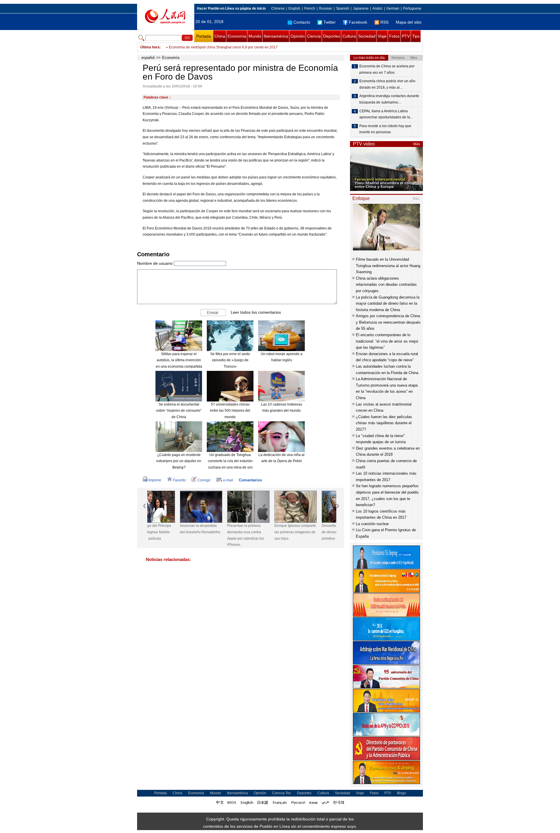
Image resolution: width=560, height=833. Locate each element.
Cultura (349, 36)
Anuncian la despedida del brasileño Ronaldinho (167, 529)
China (219, 36)
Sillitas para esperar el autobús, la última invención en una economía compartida (179, 360)
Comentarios (250, 480)
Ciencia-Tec (281, 793)
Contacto (301, 22)
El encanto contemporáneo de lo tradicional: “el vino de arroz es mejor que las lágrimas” (387, 341)
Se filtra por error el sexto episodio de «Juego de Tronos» (230, 360)
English (294, 8)
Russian (325, 8)
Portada (203, 36)
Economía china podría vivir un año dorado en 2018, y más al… (387, 84)
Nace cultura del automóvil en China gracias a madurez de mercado (223, 47)
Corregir (204, 480)
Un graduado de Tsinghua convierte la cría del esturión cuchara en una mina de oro (230, 461)
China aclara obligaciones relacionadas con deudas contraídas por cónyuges (386, 284)
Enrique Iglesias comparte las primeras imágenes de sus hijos (262, 532)
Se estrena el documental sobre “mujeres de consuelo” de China (179, 410)
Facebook (358, 22)
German (392, 8)
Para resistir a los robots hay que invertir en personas (385, 129)
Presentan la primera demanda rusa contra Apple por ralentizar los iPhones (213, 535)
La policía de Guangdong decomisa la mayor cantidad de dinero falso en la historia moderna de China (387, 303)
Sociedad (366, 36)
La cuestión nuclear (372, 524)
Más (416, 144)
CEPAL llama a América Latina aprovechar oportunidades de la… (386, 114)
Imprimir (154, 480)
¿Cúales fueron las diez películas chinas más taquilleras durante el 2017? (384, 423)
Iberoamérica (276, 36)
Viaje (382, 36)
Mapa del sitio (408, 22)
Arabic (377, 8)
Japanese (361, 8)
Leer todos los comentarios (256, 312)
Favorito (179, 480)
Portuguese (412, 8)
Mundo (255, 36)
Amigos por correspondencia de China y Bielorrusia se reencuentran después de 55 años (388, 322)
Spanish (342, 8)
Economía (237, 36)
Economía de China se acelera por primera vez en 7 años (386, 69)
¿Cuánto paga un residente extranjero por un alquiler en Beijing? (178, 461)
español (148, 57)
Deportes (331, 36)
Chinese (278, 8)
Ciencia (314, 36)
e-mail (228, 480)
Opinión (297, 36)
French (309, 8)
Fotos (394, 36)
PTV (406, 36)
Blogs (401, 793)
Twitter (329, 22)
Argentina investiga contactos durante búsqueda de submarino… (389, 99)
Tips (416, 36)
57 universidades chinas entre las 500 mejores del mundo (230, 410)
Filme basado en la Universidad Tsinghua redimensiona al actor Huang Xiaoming (388, 265)
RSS (384, 22)
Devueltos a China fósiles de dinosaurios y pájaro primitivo (309, 532)
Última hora (150, 47)
